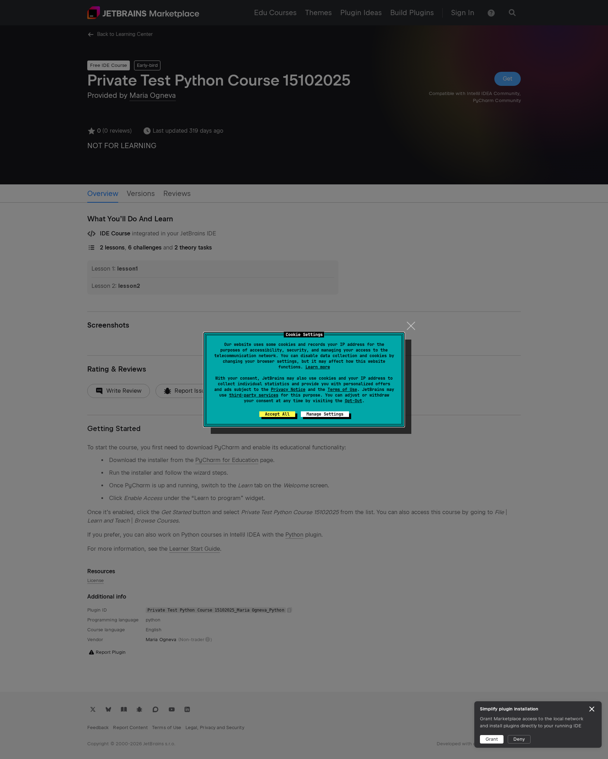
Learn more (317, 367)
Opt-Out (353, 401)
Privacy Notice (288, 389)
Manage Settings (324, 414)
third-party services (253, 395)
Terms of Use (342, 389)
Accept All (277, 414)
